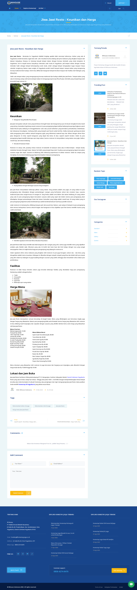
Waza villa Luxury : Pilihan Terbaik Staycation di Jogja (61, 544)
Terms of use (99, 587)
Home (17, 8)
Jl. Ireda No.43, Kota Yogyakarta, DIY (24, 541)
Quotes (96, 240)
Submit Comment (18, 493)
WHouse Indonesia (108, 56)
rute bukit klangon (116, 178)
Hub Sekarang (118, 570)
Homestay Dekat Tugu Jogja (101, 547)
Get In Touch (15, 570)
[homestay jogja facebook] (18, 553)
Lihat (99, 93)
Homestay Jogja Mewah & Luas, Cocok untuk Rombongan (62, 534)
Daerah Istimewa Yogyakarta (76, 377)
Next (69, 421)
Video (95, 232)
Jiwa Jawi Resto (60, 406)
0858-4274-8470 (19, 545)
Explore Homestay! (29, 8)
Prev (25, 421)
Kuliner (16, 36)
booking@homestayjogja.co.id (20, 537)
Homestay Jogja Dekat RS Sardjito (103, 539)
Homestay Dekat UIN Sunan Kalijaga (62, 553)
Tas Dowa (111, 187)
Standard (96, 228)
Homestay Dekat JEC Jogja (101, 531)
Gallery (96, 236)
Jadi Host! (122, 3)
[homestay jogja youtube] (27, 553)
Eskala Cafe (100, 187)
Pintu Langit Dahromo (116, 183)
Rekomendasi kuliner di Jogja (21, 406)
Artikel (41, 8)
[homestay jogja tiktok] (32, 553)
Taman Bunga (101, 183)
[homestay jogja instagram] (22, 553)
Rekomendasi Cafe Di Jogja (42, 406)
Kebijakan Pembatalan (111, 587)
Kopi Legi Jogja (101, 178)
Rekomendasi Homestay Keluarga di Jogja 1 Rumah (62, 524)
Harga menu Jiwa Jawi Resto (20, 410)
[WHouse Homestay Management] (13, 3)
